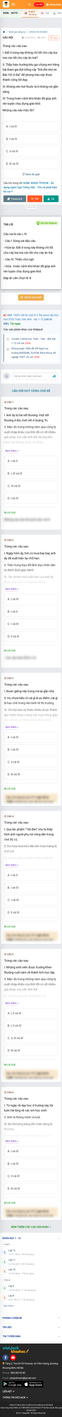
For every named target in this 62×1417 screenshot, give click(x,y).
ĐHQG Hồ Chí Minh (38, 32)
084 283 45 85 (18, 1373)
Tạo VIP (39, 4)
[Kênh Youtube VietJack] (13, 1358)
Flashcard (16, 199)
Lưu (55, 37)
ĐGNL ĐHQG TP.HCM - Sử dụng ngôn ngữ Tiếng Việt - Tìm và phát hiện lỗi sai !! (30, 187)
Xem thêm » (11, 450)
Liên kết (7, 1391)
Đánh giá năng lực (17, 32)
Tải (52, 199)
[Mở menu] (13, 4)
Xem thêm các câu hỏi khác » (31, 1227)
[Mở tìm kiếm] (29, 4)
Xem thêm (8, 1306)
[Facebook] (5, 1358)
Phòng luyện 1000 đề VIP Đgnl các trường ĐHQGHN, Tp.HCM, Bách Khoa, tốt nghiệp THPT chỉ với (33, 353)
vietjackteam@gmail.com (22, 1378)
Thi (36, 199)
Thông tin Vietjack (14, 1397)
